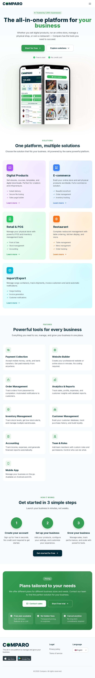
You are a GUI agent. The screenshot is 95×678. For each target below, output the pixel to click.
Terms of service (55, 653)
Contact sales (35, 603)
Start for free (31, 48)
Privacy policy (54, 649)
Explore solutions (58, 48)
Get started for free (46, 553)
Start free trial (58, 603)
